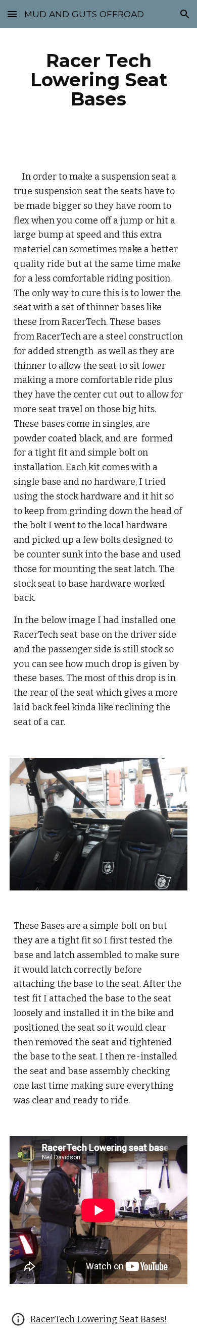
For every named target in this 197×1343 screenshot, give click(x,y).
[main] (98, 79)
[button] (12, 14)
